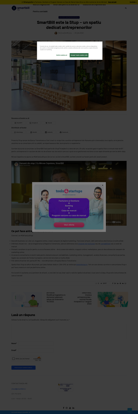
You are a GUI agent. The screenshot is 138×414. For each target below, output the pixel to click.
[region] (70, 50)
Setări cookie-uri (61, 55)
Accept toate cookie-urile (79, 55)
